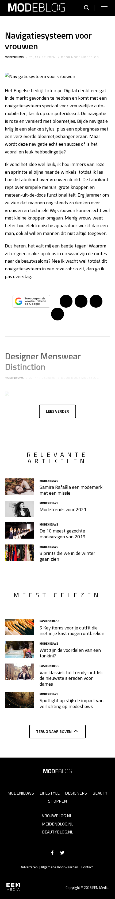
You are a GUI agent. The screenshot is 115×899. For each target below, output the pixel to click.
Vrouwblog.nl (57, 815)
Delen (66, 301)
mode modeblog (85, 57)
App (57, 314)
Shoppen (57, 801)
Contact (87, 867)
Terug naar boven (54, 731)
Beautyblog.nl (57, 832)
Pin (96, 301)
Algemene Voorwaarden (59, 867)
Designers (76, 793)
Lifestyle (50, 793)
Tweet (81, 301)
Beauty (100, 793)
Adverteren (29, 867)
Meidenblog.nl (57, 824)
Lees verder (57, 411)
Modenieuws (14, 57)
